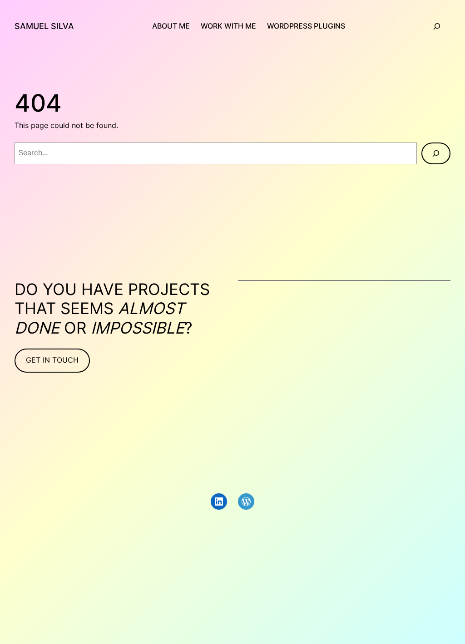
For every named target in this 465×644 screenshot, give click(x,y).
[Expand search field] (436, 26)
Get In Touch (52, 360)
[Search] (435, 153)
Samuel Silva (44, 26)
